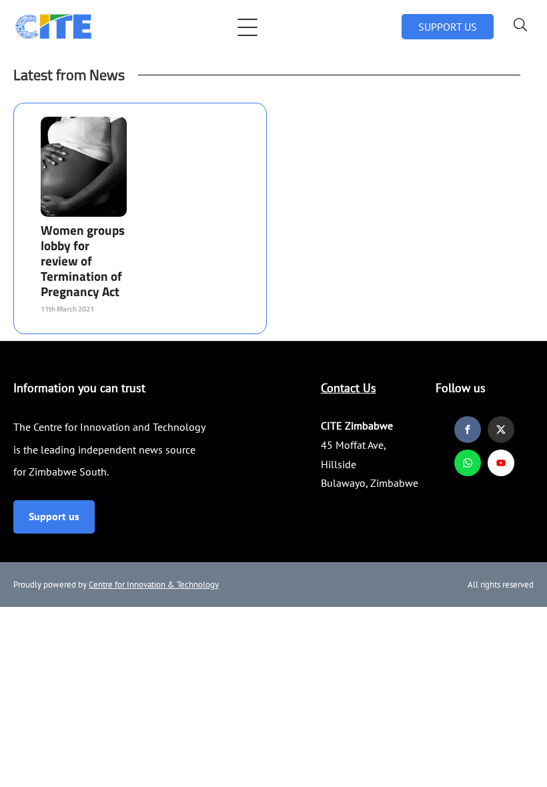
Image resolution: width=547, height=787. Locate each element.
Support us (54, 516)
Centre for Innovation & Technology (154, 584)
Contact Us (348, 388)
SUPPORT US (447, 26)
